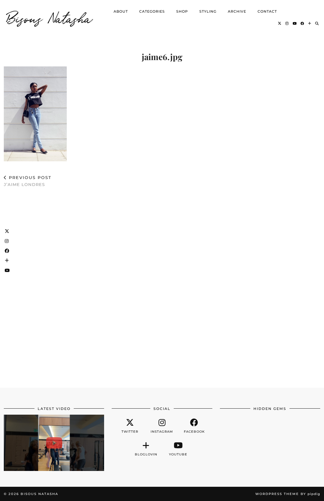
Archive (237, 11)
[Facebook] (302, 23)
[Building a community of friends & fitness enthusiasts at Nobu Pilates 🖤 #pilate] (54, 443)
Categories (152, 11)
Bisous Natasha (49, 17)
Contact (267, 11)
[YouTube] (295, 23)
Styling (207, 11)
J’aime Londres (28, 181)
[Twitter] (280, 23)
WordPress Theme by (287, 494)
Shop (182, 11)
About (121, 11)
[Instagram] (287, 23)
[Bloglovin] (309, 23)
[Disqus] (162, 285)
